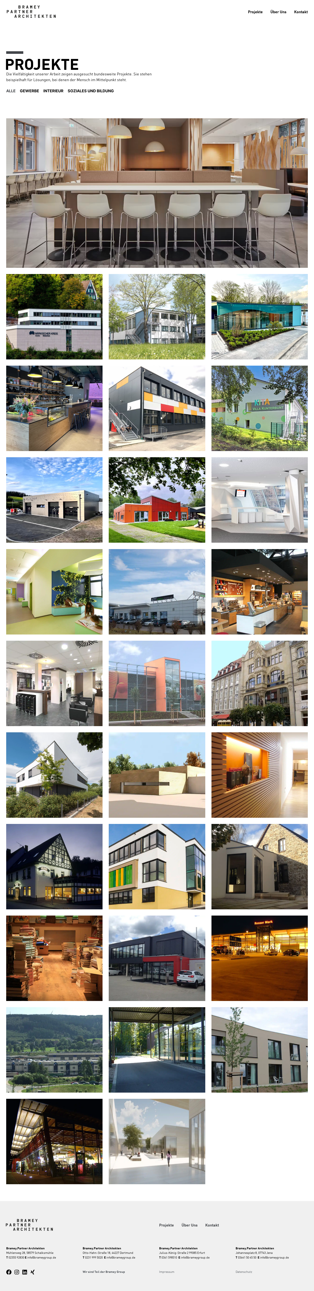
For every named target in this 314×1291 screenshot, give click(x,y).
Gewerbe (29, 91)
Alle (11, 91)
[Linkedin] (24, 1272)
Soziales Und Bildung (91, 91)
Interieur (53, 91)
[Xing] (32, 1272)
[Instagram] (16, 1272)
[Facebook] (9, 1272)
